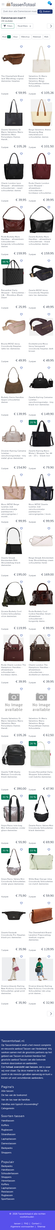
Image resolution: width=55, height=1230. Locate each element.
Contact (35, 1223)
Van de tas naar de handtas (15, 1099)
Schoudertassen (9, 1173)
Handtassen (8, 1120)
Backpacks (7, 1148)
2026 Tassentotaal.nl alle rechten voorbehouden (29, 1215)
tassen (17, 1223)
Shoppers (6, 1152)
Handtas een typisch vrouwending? (19, 1104)
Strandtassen (8, 1134)
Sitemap (41, 1226)
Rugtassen (7, 1129)
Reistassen (7, 1191)
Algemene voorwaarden (22, 1226)
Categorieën (8, 1108)
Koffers (5, 1125)
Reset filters (23, 26)
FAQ (26, 1223)
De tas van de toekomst (14, 1095)
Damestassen (9, 1143)
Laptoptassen (9, 1139)
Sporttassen (7, 1199)
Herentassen (8, 1180)
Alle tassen (7, 1091)
